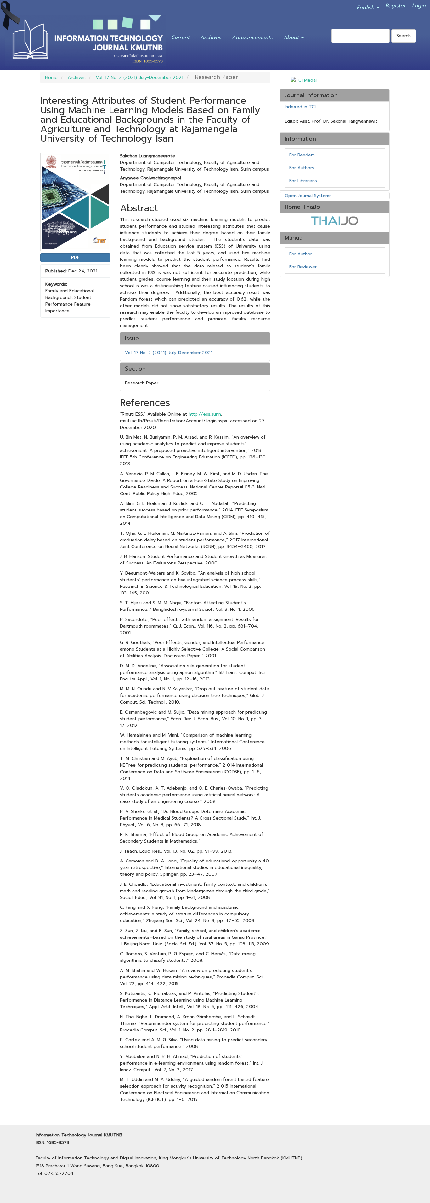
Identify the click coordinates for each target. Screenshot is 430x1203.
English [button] (366, 6)
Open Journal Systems (308, 195)
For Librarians (303, 181)
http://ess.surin (205, 414)
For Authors (301, 168)
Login (419, 4)
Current (180, 36)
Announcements (252, 36)
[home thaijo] (334, 220)
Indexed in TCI (300, 107)
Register (395, 4)
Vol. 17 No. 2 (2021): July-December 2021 (139, 77)
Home (51, 77)
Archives (210, 36)
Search (403, 35)
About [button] (292, 36)
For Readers (302, 155)
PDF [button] (75, 257)
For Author (300, 254)
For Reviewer (303, 267)
